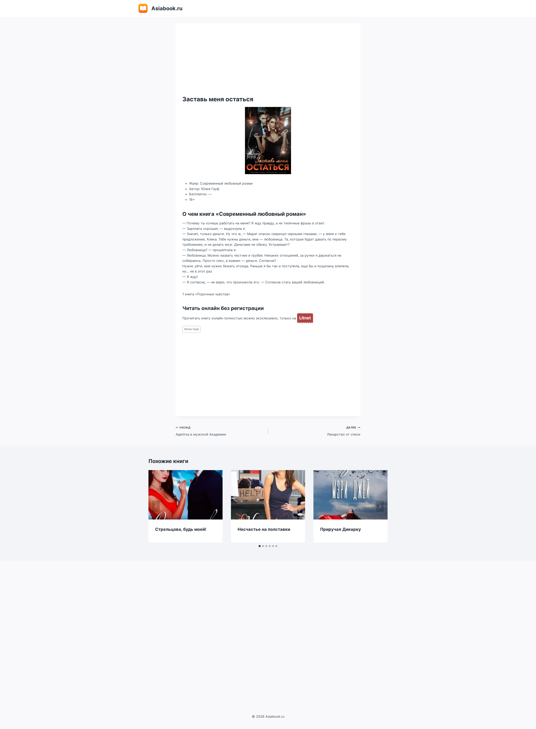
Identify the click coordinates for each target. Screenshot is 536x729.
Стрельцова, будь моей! (180, 529)
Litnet (305, 317)
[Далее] (380, 506)
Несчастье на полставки (264, 529)
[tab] (260, 546)
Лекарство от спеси (343, 431)
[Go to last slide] (156, 506)
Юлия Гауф (191, 329)
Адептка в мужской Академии (201, 431)
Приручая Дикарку (340, 529)
